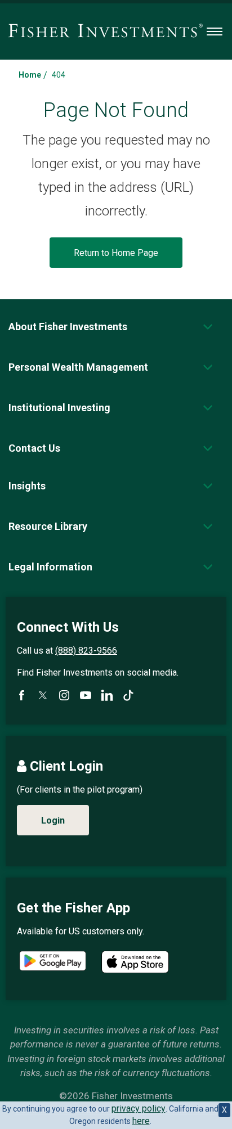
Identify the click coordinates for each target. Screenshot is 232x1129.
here (141, 1120)
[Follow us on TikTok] (128, 695)
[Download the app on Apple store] (135, 962)
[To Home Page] (105, 32)
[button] (68, 326)
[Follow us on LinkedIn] (107, 695)
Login (53, 820)
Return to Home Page (116, 253)
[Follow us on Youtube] (85, 695)
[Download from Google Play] (53, 962)
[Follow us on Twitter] (43, 695)
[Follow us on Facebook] (21, 695)
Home (30, 74)
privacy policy (138, 1108)
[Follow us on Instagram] (64, 695)
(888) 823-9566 (86, 650)
